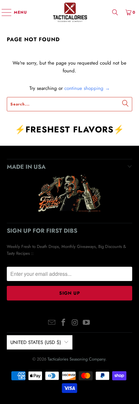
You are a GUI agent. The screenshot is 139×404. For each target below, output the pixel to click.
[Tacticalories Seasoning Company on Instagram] (75, 323)
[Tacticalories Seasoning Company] (69, 12)
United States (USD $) (35, 342)
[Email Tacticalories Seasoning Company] (52, 323)
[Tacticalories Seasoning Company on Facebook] (63, 323)
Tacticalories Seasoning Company (76, 359)
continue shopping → (87, 88)
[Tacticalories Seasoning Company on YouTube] (86, 323)
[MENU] (3, 12)
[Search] (115, 12)
